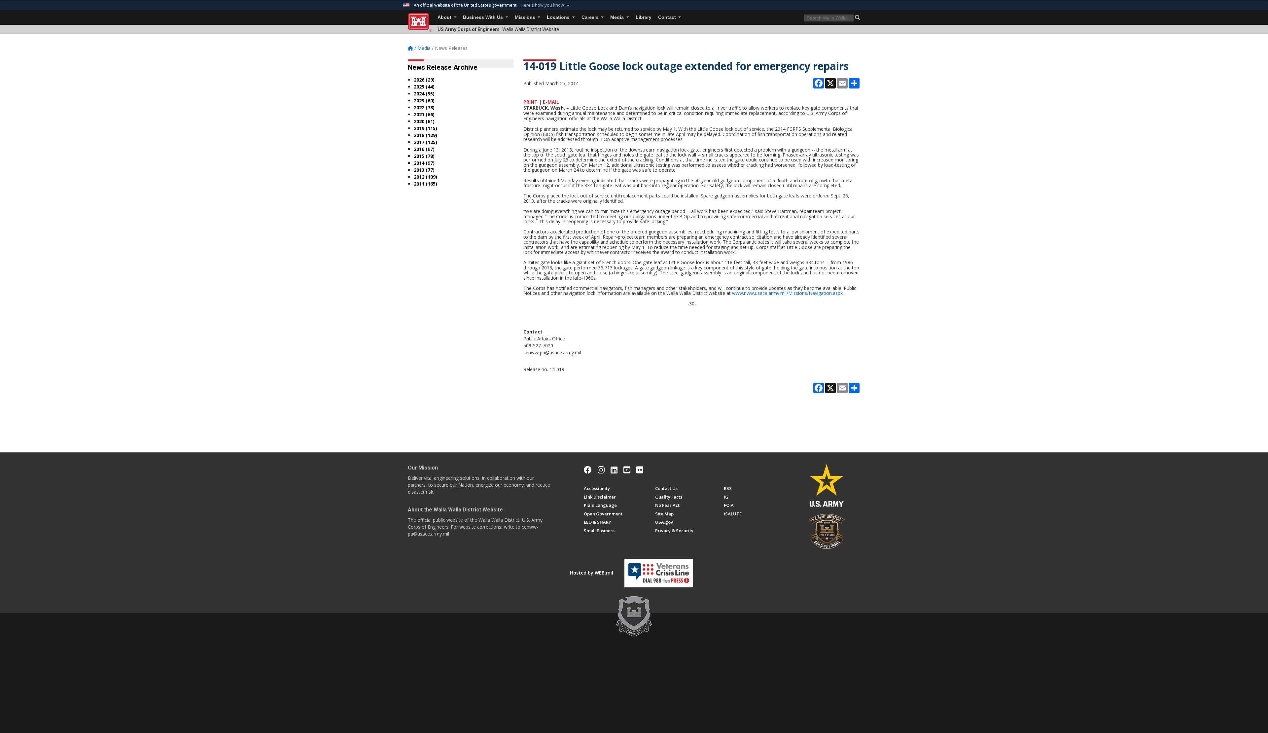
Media (617, 17)
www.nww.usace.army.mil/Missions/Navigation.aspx (787, 293)
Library (644, 17)
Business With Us (483, 17)
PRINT (530, 102)
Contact (667, 17)
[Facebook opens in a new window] (588, 470)
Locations (559, 17)
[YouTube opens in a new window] (626, 470)
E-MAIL (551, 102)
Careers (590, 17)
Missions (526, 17)
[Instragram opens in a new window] (601, 470)
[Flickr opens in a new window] (639, 470)
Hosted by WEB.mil (591, 573)
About (445, 17)
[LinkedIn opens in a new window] (614, 470)
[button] (546, 5)
